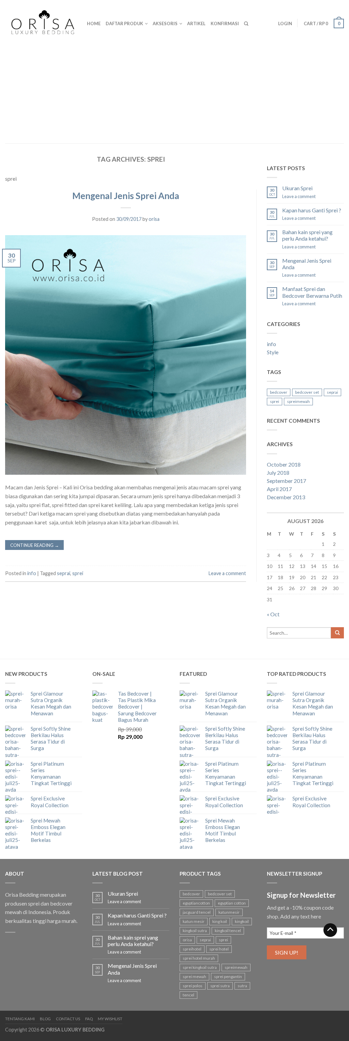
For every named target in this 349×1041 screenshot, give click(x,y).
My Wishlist (110, 1018)
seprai (63, 573)
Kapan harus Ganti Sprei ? (311, 210)
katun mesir (193, 921)
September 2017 (286, 480)
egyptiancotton (196, 903)
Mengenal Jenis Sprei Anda (125, 195)
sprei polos (192, 985)
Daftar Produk (124, 23)
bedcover (278, 392)
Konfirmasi (225, 23)
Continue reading (34, 545)
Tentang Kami (20, 1018)
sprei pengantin (228, 976)
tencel (188, 994)
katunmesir (229, 912)
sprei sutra (220, 985)
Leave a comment (227, 573)
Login (285, 23)
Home (94, 23)
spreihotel (192, 948)
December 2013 (286, 497)
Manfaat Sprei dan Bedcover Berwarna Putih (312, 292)
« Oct (273, 614)
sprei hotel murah (199, 958)
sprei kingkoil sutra (200, 967)
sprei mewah (194, 976)
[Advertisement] (174, 92)
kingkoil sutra (195, 930)
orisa (154, 219)
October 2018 (284, 464)
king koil (219, 921)
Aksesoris (165, 23)
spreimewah (298, 401)
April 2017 (279, 489)
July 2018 (278, 472)
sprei (77, 573)
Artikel (196, 23)
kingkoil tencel (228, 930)
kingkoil (242, 921)
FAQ (89, 1018)
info (31, 573)
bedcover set (307, 392)
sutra (242, 985)
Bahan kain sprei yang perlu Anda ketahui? (307, 235)
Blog (45, 1018)
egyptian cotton (232, 903)
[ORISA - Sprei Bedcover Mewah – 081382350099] (41, 20)
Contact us (68, 1018)
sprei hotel (219, 948)
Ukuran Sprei (297, 188)
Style (272, 352)
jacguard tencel (197, 912)
